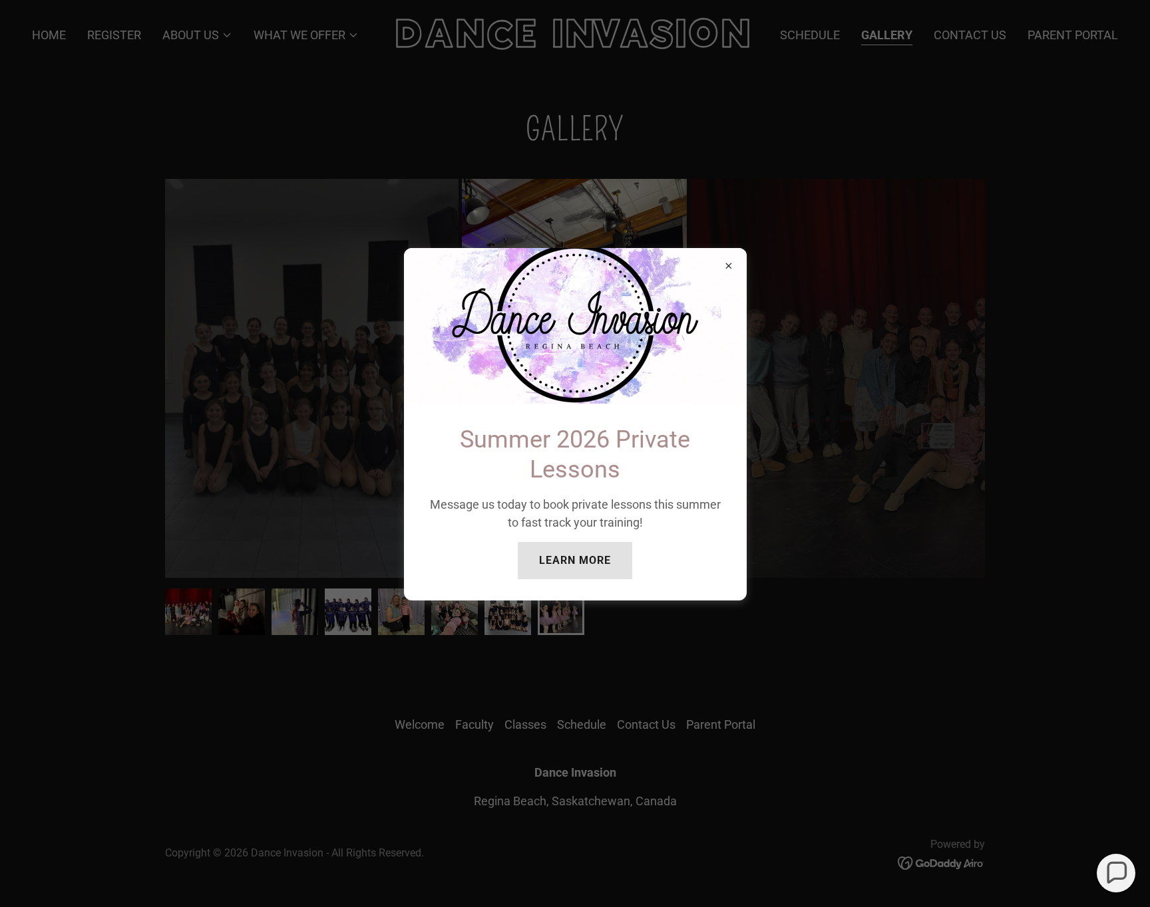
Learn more (575, 560)
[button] (1116, 873)
